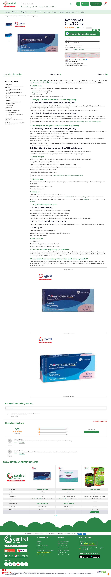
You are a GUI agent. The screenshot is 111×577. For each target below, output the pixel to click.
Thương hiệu (70, 12)
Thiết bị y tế (38, 12)
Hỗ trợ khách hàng (42, 537)
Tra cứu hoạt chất (40, 7)
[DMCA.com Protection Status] (103, 572)
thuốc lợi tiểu (68, 197)
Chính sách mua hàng (62, 543)
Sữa (31, 12)
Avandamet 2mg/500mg (42, 489)
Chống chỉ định (9, 105)
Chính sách (60, 537)
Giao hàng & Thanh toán (63, 550)
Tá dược (54, 12)
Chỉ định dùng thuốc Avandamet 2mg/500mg (14, 93)
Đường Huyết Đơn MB (95, 489)
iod (65, 167)
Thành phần (9, 84)
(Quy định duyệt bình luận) (101, 421)
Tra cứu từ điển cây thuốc (27, 7)
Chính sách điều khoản (63, 541)
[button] (54, 515)
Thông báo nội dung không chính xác (46, 550)
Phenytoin (86, 199)
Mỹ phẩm (24, 12)
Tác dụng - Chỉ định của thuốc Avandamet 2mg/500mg (14, 86)
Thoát (84, 533)
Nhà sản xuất (9, 118)
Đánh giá (102, 74)
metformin (39, 503)
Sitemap (59, 554)
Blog (77, 12)
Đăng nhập (85, 3)
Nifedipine (85, 197)
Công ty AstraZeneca (63, 498)
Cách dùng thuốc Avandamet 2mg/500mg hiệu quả (13, 102)
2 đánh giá (82, 27)
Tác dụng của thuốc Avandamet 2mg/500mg (14, 90)
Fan (10, 556)
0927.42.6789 (89, 544)
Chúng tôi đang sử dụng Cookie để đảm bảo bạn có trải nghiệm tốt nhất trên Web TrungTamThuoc (50, 533)
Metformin (76, 49)
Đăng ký (97, 3)
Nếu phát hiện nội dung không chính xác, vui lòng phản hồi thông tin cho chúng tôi (83, 55)
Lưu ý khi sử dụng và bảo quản (12, 110)
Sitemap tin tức (66, 554)
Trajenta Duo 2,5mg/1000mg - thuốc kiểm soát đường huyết (85, 121)
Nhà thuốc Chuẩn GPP (42, 546)
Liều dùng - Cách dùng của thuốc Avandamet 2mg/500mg (15, 96)
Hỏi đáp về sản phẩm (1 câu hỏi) (19, 403)
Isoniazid (32, 201)
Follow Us (7, 560)
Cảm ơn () (21, 442)
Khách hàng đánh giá (14, 423)
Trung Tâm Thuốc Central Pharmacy (43, 82)
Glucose (61, 106)
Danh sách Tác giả (61, 552)
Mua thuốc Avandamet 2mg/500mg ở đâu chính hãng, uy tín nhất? (15, 123)
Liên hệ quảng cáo (41, 554)
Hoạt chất (61, 12)
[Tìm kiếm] (70, 4)
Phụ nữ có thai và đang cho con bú (15, 114)
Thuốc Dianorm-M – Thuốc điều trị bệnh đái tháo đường (68, 175)
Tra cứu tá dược (51, 7)
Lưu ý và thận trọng (12, 112)
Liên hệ (83, 12)
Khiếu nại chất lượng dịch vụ (43, 552)
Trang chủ (7, 12)
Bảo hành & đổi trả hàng (63, 548)
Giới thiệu (39, 541)
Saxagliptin (71, 503)
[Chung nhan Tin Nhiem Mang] (99, 572)
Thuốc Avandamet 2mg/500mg (39, 81)
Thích (12, 416)
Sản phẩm (15, 12)
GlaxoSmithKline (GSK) (78, 38)
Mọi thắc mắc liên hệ (85, 537)
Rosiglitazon (81, 49)
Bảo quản (10, 116)
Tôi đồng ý (80, 533)
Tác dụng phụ (9, 107)
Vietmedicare (88, 498)
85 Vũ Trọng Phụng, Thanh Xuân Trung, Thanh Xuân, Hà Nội (93, 548)
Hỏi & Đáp (55, 74)
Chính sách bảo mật (71, 533)
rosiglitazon (45, 503)
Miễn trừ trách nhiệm (42, 548)
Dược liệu (47, 12)
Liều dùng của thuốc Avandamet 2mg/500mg (14, 99)
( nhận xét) (17, 433)
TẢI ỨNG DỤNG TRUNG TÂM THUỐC (88, 553)
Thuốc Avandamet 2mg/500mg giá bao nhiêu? (14, 120)
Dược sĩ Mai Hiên (80, 60)
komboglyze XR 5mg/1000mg (68, 489)
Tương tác (8, 108)
